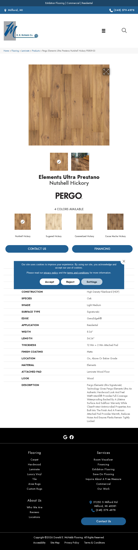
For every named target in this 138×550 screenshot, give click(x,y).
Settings (92, 282)
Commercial (73, 3)
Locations (34, 517)
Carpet (34, 459)
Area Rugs (34, 484)
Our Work (103, 489)
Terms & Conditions (94, 542)
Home (6, 50)
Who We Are (34, 507)
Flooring (15, 50)
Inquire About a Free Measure (103, 479)
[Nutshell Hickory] (22, 222)
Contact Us (37, 249)
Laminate (25, 50)
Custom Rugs (34, 489)
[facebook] (71, 437)
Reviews (34, 512)
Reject (70, 282)
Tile (34, 479)
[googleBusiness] (65, 437)
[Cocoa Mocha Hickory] (115, 222)
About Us (34, 500)
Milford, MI (15, 10)
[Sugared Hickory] (53, 222)
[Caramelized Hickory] (84, 222)
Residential (87, 3)
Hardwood (34, 464)
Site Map (54, 542)
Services (103, 452)
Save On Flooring (103, 474)
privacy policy (51, 272)
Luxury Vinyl (34, 474)
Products (36, 50)
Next (112, 160)
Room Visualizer (103, 459)
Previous (26, 160)
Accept (49, 282)
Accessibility (39, 542)
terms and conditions (78, 272)
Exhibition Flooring (55, 3)
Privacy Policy (72, 542)
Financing (102, 249)
